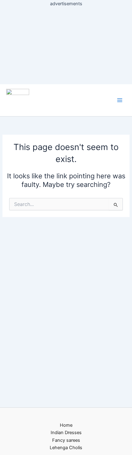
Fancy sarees (66, 440)
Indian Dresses (66, 432)
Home (66, 425)
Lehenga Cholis (66, 447)
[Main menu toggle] (120, 100)
